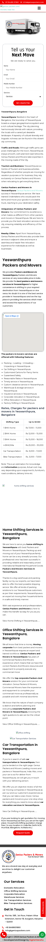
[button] (39, 8)
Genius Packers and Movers (30, 190)
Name (6, 66)
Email (6, 75)
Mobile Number (9, 84)
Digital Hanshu (36, 940)
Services (7, 93)
